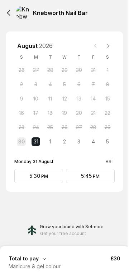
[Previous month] (95, 46)
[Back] (8, 12)
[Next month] (108, 46)
